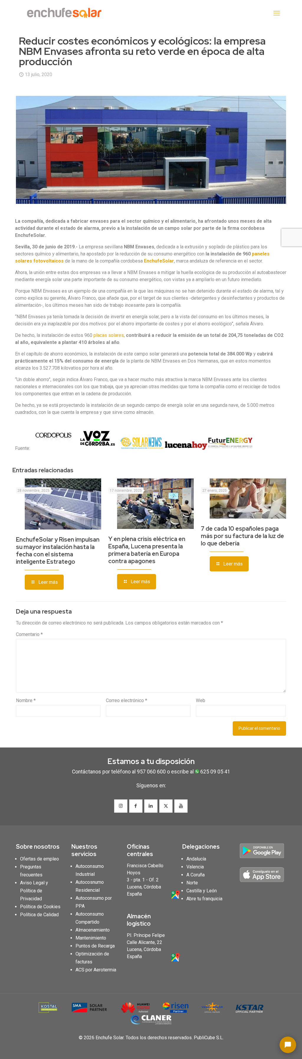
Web (200, 700)
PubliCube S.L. (209, 1037)
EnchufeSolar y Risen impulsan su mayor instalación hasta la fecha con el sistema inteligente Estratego (57, 550)
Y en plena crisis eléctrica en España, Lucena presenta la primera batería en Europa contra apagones (146, 550)
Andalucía (196, 859)
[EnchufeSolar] (66, 13)
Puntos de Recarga (95, 946)
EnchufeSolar (159, 261)
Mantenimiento (91, 938)
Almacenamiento (93, 930)
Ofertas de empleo (39, 859)
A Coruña (195, 875)
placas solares (108, 335)
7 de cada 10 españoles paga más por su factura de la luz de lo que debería (242, 536)
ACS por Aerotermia (96, 970)
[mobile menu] (277, 13)
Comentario (29, 634)
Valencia (195, 867)
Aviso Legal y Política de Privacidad (34, 890)
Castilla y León (201, 891)
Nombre (26, 700)
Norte (192, 883)
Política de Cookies (40, 906)
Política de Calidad (39, 914)
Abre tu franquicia (204, 898)
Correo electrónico (126, 700)
